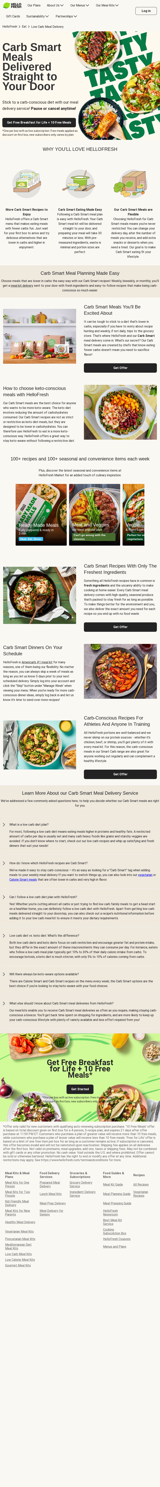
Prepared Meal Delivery (50, 1184)
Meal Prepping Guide (117, 1203)
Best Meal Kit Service (112, 1222)
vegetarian (145, 875)
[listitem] (26, 209)
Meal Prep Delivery (53, 1203)
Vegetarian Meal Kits (19, 1231)
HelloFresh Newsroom (110, 1212)
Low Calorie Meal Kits (20, 1260)
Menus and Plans (114, 1246)
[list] (80, 515)
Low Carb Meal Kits (18, 1254)
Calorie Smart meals (23, 879)
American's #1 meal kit (37, 662)
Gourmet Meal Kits (18, 1265)
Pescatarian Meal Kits (20, 1239)
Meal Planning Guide (117, 1194)
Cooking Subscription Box (114, 1231)
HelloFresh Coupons (117, 1239)
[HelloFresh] (12, 5)
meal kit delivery (22, 285)
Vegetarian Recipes (140, 1194)
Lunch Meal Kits (51, 1194)
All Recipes (141, 1184)
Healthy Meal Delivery (20, 1222)
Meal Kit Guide (113, 1184)
